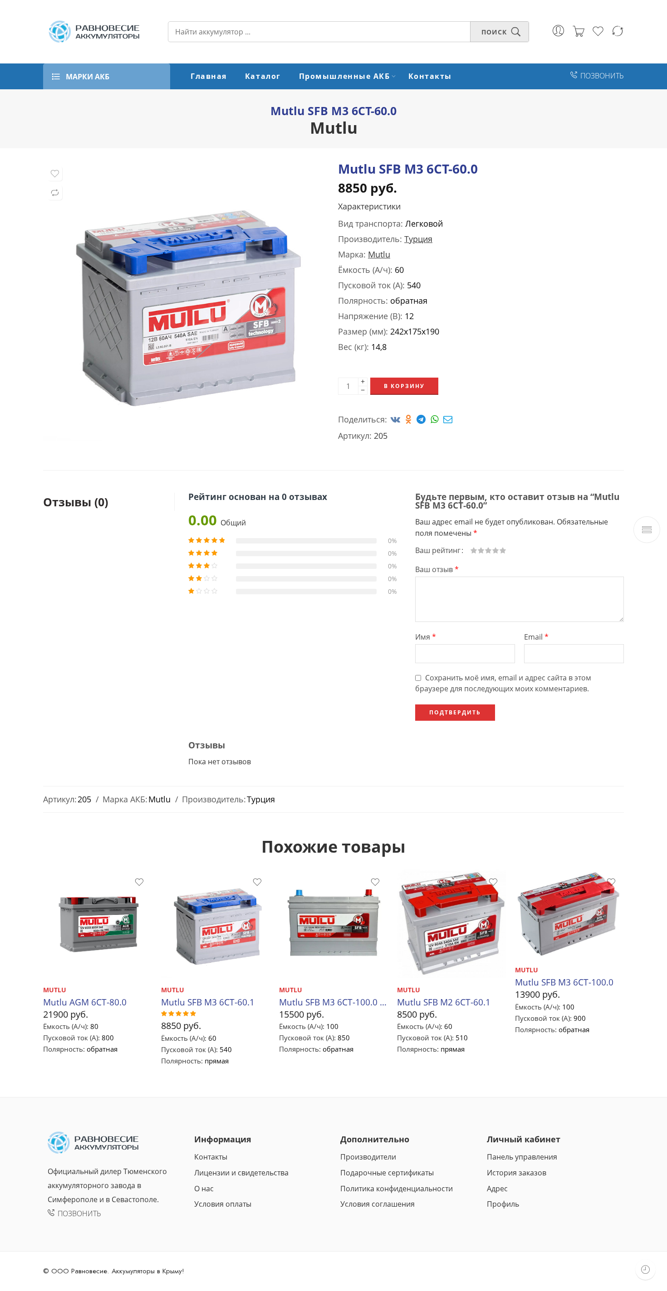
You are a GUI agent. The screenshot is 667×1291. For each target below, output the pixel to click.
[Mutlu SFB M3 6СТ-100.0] (569, 913)
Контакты (430, 76)
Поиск (494, 32)
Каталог (263, 76)
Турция (418, 238)
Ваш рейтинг (438, 550)
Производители (368, 1157)
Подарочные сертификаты (387, 1173)
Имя (425, 637)
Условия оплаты (222, 1204)
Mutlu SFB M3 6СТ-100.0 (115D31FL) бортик (333, 1002)
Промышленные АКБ (344, 76)
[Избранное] (55, 173)
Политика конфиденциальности (396, 1189)
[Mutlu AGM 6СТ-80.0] (97, 923)
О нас (204, 1189)
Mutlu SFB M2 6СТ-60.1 (443, 1002)
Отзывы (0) (75, 502)
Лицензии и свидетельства (241, 1173)
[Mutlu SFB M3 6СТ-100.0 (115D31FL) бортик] (333, 923)
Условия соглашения (377, 1204)
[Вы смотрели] (645, 1269)
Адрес (497, 1189)
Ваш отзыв (437, 569)
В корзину (404, 386)
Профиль (503, 1204)
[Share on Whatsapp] (435, 419)
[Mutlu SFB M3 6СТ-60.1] (215, 923)
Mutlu (334, 128)
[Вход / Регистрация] (558, 31)
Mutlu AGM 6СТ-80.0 (85, 1002)
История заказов (516, 1173)
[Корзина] (578, 31)
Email (536, 637)
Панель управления (522, 1157)
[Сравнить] (55, 192)
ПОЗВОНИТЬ (602, 76)
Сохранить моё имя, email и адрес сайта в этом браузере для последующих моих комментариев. (503, 683)
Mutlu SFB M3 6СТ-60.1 (208, 1002)
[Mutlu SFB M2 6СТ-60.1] (451, 923)
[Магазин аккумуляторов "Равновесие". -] (94, 31)
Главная (209, 76)
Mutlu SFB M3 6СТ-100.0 (564, 982)
